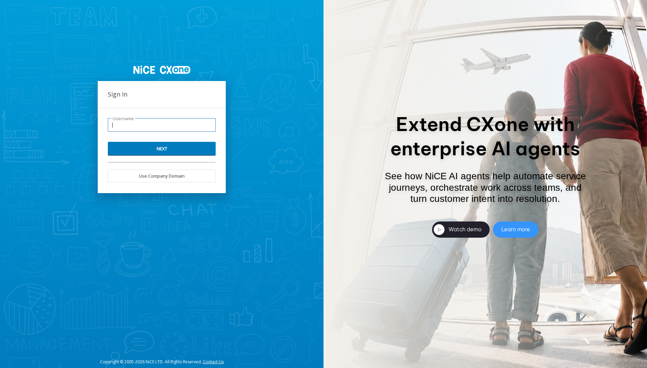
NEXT (162, 149)
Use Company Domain (162, 176)
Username (123, 119)
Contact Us (213, 362)
